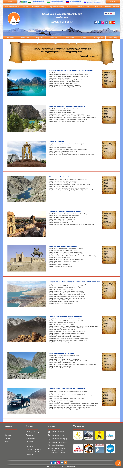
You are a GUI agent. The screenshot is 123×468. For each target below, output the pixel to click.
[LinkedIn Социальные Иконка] (99, 22)
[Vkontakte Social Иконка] (106, 22)
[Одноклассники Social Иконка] (110, 22)
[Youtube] (113, 22)
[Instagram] (102, 22)
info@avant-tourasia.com (94, 2)
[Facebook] (95, 22)
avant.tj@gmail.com (57, 445)
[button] (26, 83)
